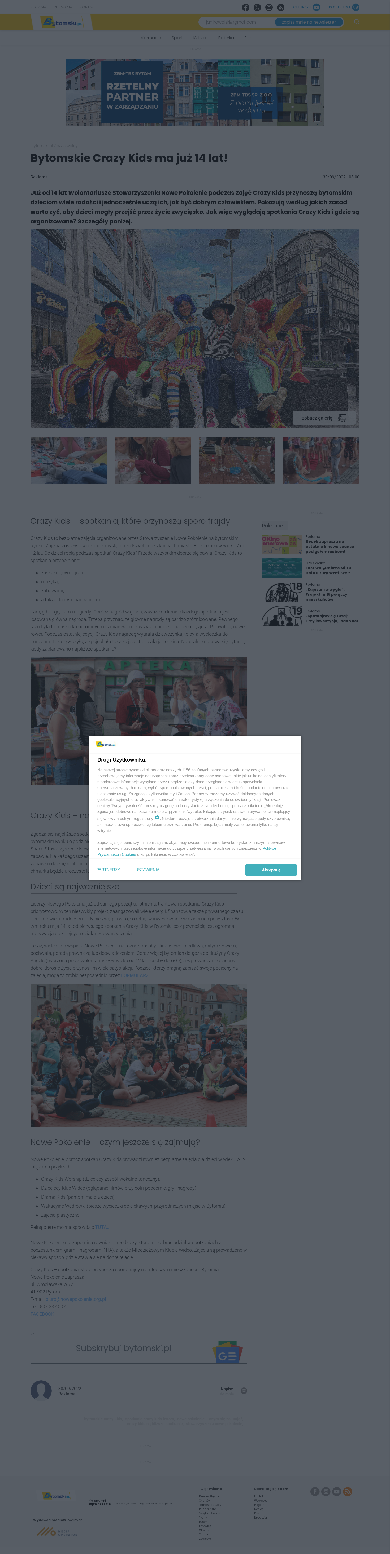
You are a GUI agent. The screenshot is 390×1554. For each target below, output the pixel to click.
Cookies (129, 854)
